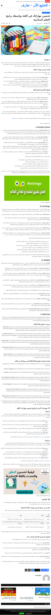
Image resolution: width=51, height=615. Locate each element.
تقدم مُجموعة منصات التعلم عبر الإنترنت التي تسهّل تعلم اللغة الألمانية (8, 598)
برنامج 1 (39, 436)
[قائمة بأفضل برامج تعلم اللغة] (42, 592)
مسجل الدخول (41, 607)
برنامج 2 (44, 460)
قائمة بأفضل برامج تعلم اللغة (44, 597)
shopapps (46, 23)
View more (48, 611)
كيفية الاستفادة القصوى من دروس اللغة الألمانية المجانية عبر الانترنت (26, 598)
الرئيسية (47, 9)
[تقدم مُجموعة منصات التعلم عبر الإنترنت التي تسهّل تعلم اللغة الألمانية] (8, 592)
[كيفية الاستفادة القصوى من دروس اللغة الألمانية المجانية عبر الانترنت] (25, 592)
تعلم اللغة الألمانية (42, 9)
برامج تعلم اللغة (15, 118)
